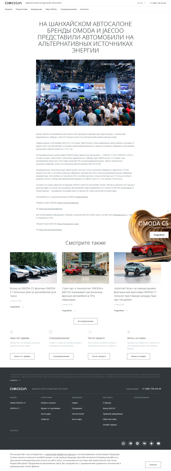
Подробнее (159, 235)
